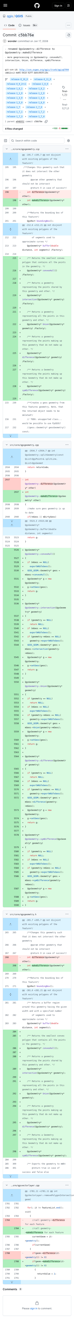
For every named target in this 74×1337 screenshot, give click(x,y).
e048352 (20, 121)
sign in (33, 1308)
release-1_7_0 (34, 107)
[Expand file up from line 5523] (12, 525)
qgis (10, 16)
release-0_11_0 (42, 79)
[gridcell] (37, 159)
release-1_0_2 (36, 88)
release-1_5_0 (14, 102)
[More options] (67, 149)
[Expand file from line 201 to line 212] (10, 229)
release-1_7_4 (36, 116)
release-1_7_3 (14, 116)
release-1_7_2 (36, 112)
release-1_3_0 (14, 98)
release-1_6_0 (36, 102)
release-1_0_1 (14, 88)
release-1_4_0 (36, 98)
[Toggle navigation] (5, 5)
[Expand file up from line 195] (10, 159)
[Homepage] (37, 5)
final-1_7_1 (65, 93)
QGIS (19, 16)
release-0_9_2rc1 (16, 84)
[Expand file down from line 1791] (12, 1282)
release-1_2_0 (36, 93)
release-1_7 (13, 107)
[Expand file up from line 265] (10, 924)
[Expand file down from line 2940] (12, 521)
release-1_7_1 (14, 112)
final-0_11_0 (65, 106)
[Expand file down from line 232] (10, 436)
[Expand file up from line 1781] (12, 1195)
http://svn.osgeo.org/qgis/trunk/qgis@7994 (44, 70)
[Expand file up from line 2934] (12, 457)
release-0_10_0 (19, 79)
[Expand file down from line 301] (10, 1176)
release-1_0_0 (40, 84)
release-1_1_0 (14, 93)
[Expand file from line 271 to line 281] (10, 994)
